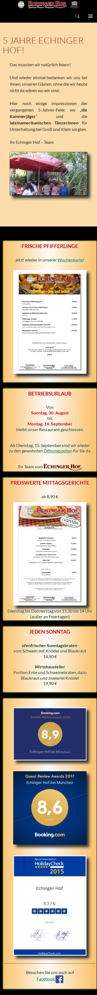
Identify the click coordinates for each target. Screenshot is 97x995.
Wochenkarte (70, 259)
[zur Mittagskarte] (50, 553)
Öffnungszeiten (58, 450)
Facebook (46, 978)
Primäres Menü (90, 16)
